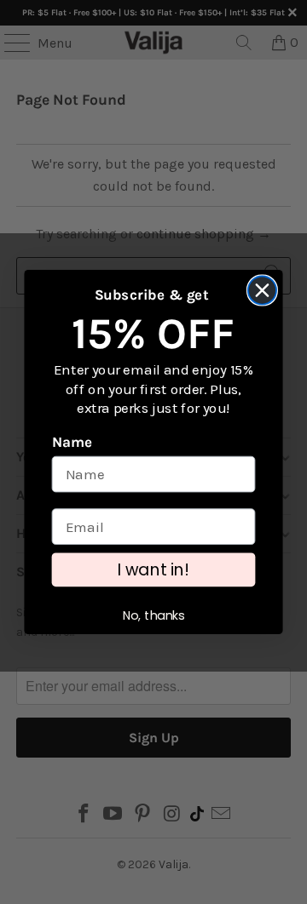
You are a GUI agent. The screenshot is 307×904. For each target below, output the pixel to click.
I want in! (153, 569)
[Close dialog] (262, 290)
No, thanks (154, 615)
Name (72, 442)
